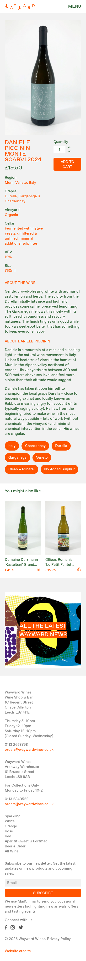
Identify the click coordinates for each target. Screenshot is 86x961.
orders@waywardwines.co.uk (29, 749)
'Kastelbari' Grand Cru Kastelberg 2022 (22, 567)
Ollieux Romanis (58, 559)
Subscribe (43, 893)
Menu (74, 6)
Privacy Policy (58, 939)
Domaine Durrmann (21, 559)
